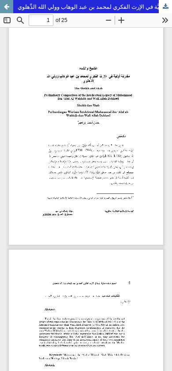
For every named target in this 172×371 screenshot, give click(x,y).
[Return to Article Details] (6, 6)
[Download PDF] (165, 6)
